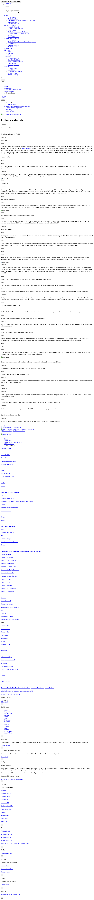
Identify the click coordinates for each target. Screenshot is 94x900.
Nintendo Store (5, 626)
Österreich (7, 721)
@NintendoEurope (6, 837)
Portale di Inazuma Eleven (8, 588)
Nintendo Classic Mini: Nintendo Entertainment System (17, 501)
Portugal (6, 725)
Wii (2, 495)
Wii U (2, 470)
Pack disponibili (5, 473)
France (6, 716)
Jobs (2, 610)
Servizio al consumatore (8, 526)
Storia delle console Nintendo (10, 492)
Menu (2, 99)
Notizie (3, 517)
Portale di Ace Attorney (7, 591)
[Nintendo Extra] (6, 434)
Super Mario (4, 818)
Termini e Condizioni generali (9, 669)
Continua (7, 745)
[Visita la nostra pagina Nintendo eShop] (13, 431)
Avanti (3, 426)
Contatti (3, 545)
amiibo (3, 483)
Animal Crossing (6, 815)
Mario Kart (4, 821)
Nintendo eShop (5, 632)
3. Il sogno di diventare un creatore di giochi (17, 106)
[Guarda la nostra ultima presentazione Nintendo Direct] (17, 429)
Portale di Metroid (6, 579)
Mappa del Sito (5, 681)
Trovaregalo (4, 635)
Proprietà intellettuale (7, 666)
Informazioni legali (6, 657)
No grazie (4, 757)
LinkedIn (3, 613)
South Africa (8, 733)
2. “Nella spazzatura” (10, 104)
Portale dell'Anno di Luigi (8, 566)
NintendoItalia (5, 866)
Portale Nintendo (6, 554)
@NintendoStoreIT (6, 834)
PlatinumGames (9, 91)
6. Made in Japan (9, 111)
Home (6, 86)
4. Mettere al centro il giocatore (13, 107)
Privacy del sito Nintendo (8, 660)
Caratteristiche (5, 458)
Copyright (4, 663)
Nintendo (3, 790)
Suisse (6, 728)
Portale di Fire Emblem (7, 563)
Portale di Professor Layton (9, 576)
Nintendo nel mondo (7, 604)
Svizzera (6, 729)
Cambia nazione (7, 691)
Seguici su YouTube (6, 853)
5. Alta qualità (8, 109)
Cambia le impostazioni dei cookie (23, 691)
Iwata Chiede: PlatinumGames (13, 89)
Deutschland (8, 713)
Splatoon (3, 812)
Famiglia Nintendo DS (7, 498)
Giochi (3, 504)
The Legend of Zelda (7, 806)
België (6, 710)
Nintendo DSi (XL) (6, 539)
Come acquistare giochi (7, 476)
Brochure (4, 650)
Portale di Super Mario (7, 557)
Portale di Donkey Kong (8, 573)
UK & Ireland (8, 731)
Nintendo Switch (6, 448)
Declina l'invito (5, 779)
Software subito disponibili (8, 461)
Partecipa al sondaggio (16, 779)
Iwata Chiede (8, 88)
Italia (5, 718)
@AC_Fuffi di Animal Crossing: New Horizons (15, 843)
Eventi (2, 520)
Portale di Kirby (5, 582)
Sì (7, 757)
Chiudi (3, 745)
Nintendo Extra (5, 644)
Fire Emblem (4, 799)
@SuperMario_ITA (6, 840)
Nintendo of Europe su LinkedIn (10, 894)
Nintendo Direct (5, 629)
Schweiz (6, 726)
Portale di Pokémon (6, 585)
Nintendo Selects (6, 511)
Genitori (3, 641)
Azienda (3, 598)
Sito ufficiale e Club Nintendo (9, 542)
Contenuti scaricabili (7, 464)
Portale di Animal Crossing (8, 560)
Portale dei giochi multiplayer (9, 507)
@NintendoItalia (5, 831)
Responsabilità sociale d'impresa (10, 607)
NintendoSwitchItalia (7, 869)
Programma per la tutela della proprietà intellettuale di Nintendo (21, 551)
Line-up (3, 486)
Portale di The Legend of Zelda (10, 570)
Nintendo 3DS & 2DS (7, 532)
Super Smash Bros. (6, 809)
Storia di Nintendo (6, 601)
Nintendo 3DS (5, 455)
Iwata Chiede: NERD (7, 616)
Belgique (7, 712)
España (6, 715)
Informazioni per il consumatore (10, 619)
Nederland (7, 720)
